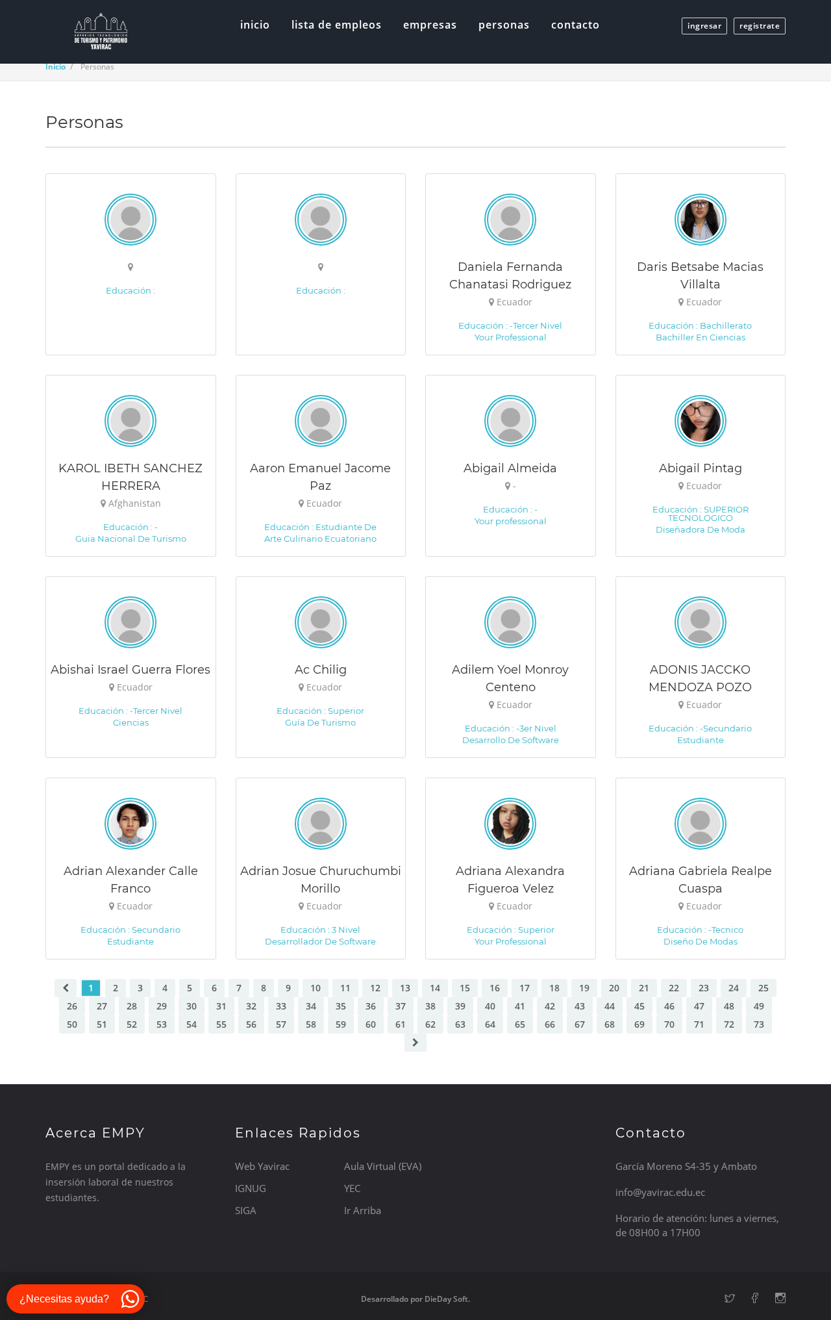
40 (490, 1006)
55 (221, 1024)
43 (580, 1006)
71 (699, 1024)
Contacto (575, 25)
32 (251, 1006)
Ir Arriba (362, 1210)
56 (251, 1024)
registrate (759, 25)
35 (341, 1006)
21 (644, 988)
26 (72, 1006)
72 (729, 1024)
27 (102, 1006)
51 (102, 1024)
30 (191, 1006)
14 (435, 988)
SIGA (245, 1210)
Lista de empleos (336, 25)
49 (759, 1006)
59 (341, 1024)
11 (345, 988)
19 (584, 988)
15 (465, 988)
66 (550, 1024)
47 (699, 1006)
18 (554, 988)
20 (614, 988)
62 (430, 1024)
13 (405, 988)
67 (580, 1024)
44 (609, 1006)
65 (520, 1024)
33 (281, 1006)
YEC (352, 1188)
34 (311, 1006)
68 (609, 1024)
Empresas (430, 25)
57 (281, 1024)
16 (495, 988)
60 (371, 1024)
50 (72, 1024)
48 (729, 1006)
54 (191, 1024)
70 (669, 1024)
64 (490, 1024)
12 (375, 988)
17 (524, 988)
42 (550, 1006)
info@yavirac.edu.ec (660, 1192)
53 (161, 1024)
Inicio (255, 25)
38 (430, 1006)
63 (460, 1024)
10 (315, 988)
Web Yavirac (262, 1166)
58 (311, 1024)
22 (674, 988)
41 (520, 1006)
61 (400, 1024)
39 (460, 1006)
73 (759, 1024)
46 (669, 1006)
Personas (504, 25)
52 (132, 1024)
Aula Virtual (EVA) (382, 1166)
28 (132, 1006)
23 (704, 988)
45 (639, 1006)
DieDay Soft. (447, 1298)
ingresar (704, 25)
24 (733, 988)
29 (161, 1006)
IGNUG (250, 1188)
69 (639, 1024)
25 (763, 988)
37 (400, 1006)
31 (221, 1006)
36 (371, 1006)
